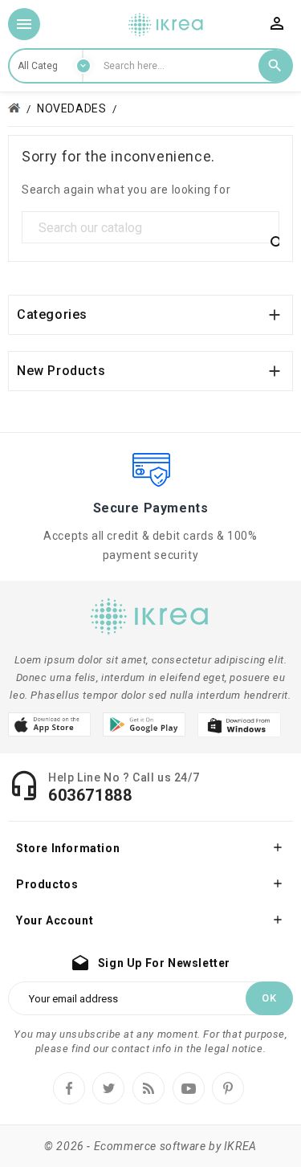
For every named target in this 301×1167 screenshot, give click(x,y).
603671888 (90, 795)
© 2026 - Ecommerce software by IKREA (150, 1146)
